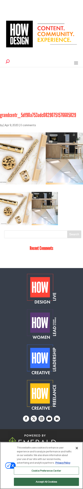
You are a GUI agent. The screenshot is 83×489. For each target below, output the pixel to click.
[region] (41, 465)
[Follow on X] (34, 419)
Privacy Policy (62, 462)
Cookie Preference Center (46, 470)
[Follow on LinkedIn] (57, 419)
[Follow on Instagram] (41, 419)
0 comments (28, 125)
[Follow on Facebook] (26, 419)
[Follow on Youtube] (49, 419)
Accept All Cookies (46, 481)
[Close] (77, 448)
